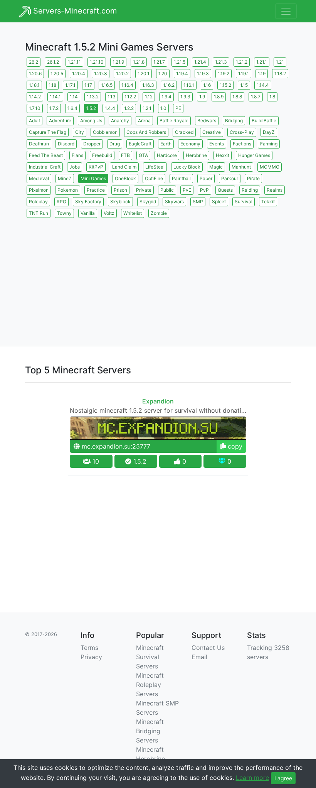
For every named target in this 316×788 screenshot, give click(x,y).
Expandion (158, 401)
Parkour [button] (229, 178)
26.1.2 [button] (53, 62)
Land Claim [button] (124, 167)
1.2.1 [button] (147, 108)
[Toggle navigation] (286, 11)
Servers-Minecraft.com (74, 10)
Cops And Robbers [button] (146, 132)
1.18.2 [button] (280, 73)
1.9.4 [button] (166, 97)
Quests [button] (225, 190)
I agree (283, 778)
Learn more (252, 777)
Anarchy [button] (120, 120)
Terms (89, 647)
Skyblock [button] (120, 201)
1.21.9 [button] (118, 62)
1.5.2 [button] (91, 108)
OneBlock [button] (125, 178)
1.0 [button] (163, 108)
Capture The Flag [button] (47, 132)
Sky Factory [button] (88, 201)
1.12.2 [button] (130, 97)
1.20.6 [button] (35, 73)
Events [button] (216, 144)
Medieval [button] (39, 178)
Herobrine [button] (196, 155)
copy (234, 446)
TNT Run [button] (38, 213)
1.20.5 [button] (56, 73)
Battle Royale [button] (174, 120)
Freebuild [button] (102, 155)
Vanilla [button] (88, 213)
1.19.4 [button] (182, 73)
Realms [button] (274, 190)
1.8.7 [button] (256, 97)
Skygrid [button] (148, 201)
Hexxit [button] (222, 155)
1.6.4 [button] (72, 108)
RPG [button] (61, 201)
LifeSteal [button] (155, 167)
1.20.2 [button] (122, 73)
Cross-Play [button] (242, 132)
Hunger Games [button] (254, 155)
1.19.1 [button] (243, 73)
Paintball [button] (181, 178)
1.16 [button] (207, 85)
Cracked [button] (184, 132)
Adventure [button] (60, 120)
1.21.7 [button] (159, 62)
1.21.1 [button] (261, 62)
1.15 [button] (244, 85)
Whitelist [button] (132, 213)
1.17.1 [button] (70, 85)
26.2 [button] (33, 62)
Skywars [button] (174, 201)
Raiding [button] (250, 190)
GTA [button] (143, 155)
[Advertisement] (158, 273)
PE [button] (178, 108)
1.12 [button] (149, 97)
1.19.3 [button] (203, 73)
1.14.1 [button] (55, 97)
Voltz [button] (109, 213)
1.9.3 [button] (185, 97)
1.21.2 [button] (241, 62)
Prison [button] (120, 190)
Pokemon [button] (67, 190)
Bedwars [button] (206, 120)
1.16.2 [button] (169, 85)
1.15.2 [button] (225, 85)
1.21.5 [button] (179, 62)
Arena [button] (144, 120)
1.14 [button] (74, 97)
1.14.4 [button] (263, 85)
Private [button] (143, 190)
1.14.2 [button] (35, 97)
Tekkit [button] (268, 201)
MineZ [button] (65, 178)
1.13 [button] (112, 97)
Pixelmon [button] (39, 190)
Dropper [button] (92, 144)
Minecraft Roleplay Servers (150, 685)
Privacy (91, 657)
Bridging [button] (234, 120)
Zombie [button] (159, 213)
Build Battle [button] (264, 120)
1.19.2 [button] (223, 73)
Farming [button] (268, 144)
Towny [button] (64, 213)
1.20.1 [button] (144, 73)
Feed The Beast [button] (46, 155)
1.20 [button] (162, 73)
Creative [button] (211, 132)
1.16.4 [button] (127, 85)
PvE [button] (187, 190)
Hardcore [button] (167, 155)
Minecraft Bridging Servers (150, 731)
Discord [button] (66, 144)
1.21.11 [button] (74, 62)
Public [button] (167, 190)
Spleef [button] (219, 201)
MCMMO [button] (269, 167)
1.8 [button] (272, 97)
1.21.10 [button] (97, 62)
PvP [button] (204, 190)
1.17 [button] (88, 85)
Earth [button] (165, 144)
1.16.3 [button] (148, 85)
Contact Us (208, 647)
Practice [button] (96, 190)
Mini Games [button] (93, 178)
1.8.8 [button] (237, 97)
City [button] (79, 132)
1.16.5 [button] (107, 85)
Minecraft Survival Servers (150, 657)
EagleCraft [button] (140, 144)
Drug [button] (114, 144)
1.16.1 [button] (188, 85)
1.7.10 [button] (34, 108)
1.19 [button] (262, 73)
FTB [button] (125, 155)
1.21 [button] (280, 62)
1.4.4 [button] (110, 108)
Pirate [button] (253, 178)
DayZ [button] (269, 132)
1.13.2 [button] (93, 97)
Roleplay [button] (38, 201)
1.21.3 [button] (221, 62)
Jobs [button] (74, 167)
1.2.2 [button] (129, 108)
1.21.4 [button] (200, 62)
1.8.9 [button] (219, 97)
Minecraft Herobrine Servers (150, 759)
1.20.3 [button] (100, 73)
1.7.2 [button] (54, 108)
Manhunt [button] (241, 167)
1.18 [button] (52, 85)
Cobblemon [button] (105, 132)
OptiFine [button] (154, 178)
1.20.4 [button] (78, 73)
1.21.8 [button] (139, 62)
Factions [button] (242, 144)
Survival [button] (243, 201)
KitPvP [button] (96, 167)
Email (199, 657)
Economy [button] (190, 144)
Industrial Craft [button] (45, 167)
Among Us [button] (91, 120)
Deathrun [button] (39, 144)
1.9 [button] (202, 97)
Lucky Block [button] (186, 167)
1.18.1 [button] (34, 85)
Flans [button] (77, 155)
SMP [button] (198, 201)
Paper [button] (206, 178)
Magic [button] (216, 167)
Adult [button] (34, 120)
